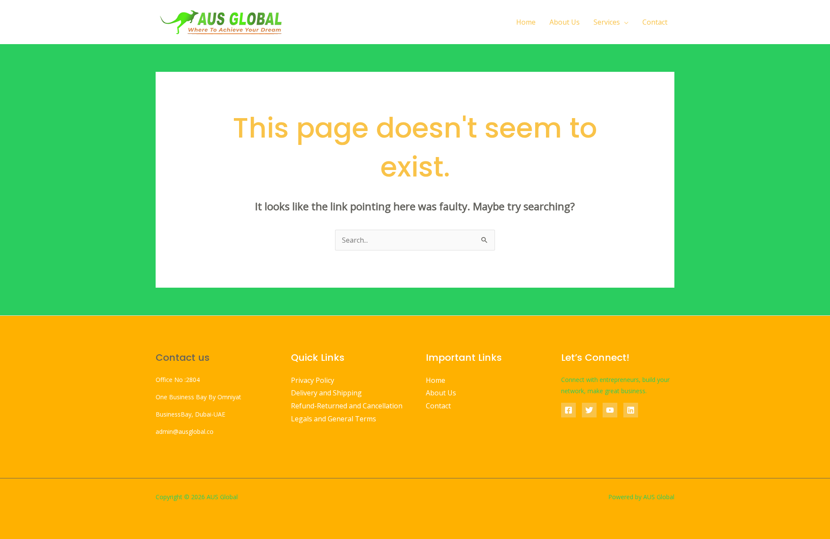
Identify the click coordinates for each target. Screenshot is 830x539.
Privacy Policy (312, 380)
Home (526, 22)
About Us (564, 22)
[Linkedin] (630, 410)
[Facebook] (568, 410)
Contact (654, 22)
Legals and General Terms (333, 419)
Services (607, 22)
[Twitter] (589, 410)
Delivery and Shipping (326, 393)
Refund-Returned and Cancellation (346, 406)
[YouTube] (610, 410)
